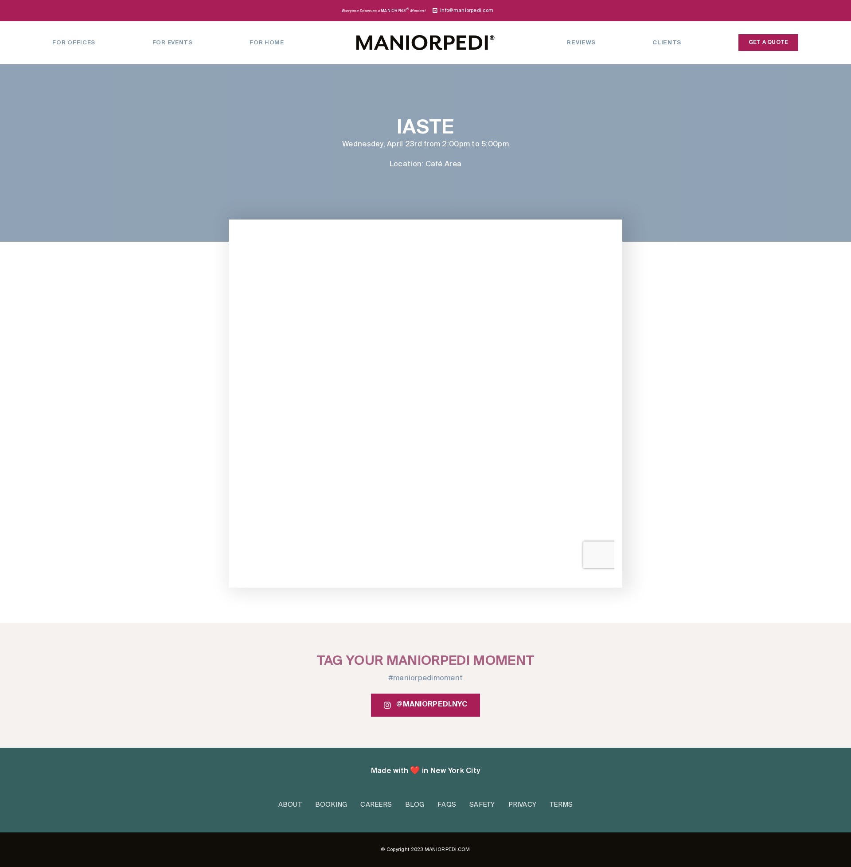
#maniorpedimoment (425, 679)
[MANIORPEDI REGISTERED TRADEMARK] (425, 39)
